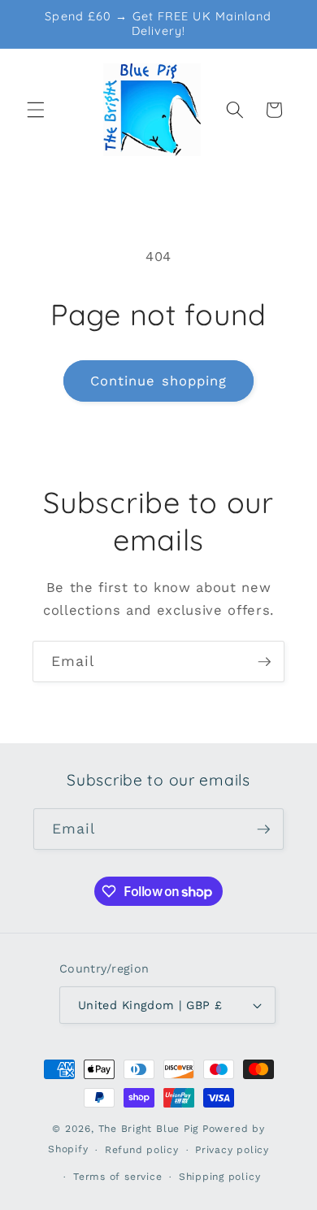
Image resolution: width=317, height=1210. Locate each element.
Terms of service (117, 1176)
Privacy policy (232, 1150)
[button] (35, 109)
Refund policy (142, 1150)
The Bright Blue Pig (148, 1128)
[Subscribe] (264, 662)
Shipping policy (220, 1176)
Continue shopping (159, 381)
